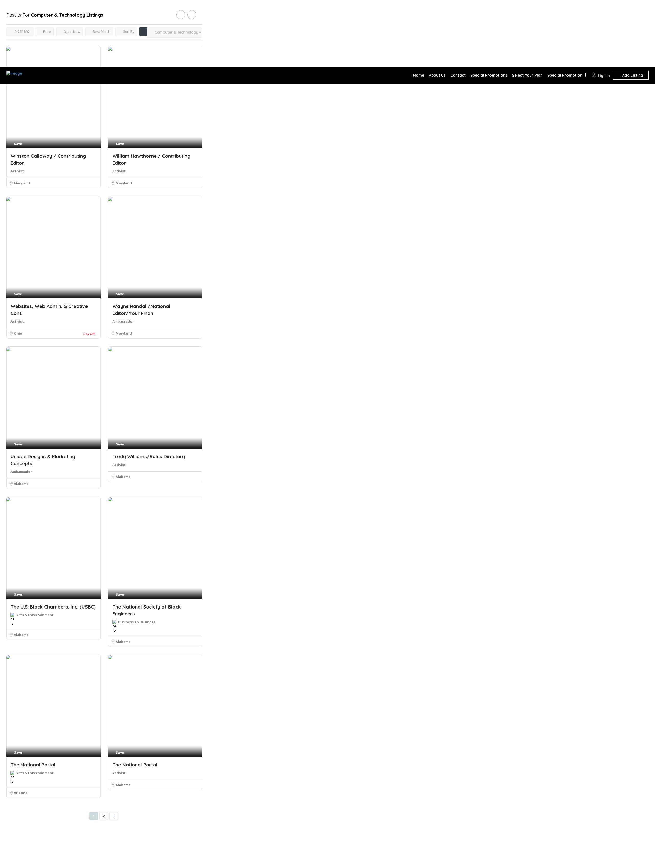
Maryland (22, 183)
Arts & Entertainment (35, 615)
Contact (458, 75)
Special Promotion (564, 75)
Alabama (21, 483)
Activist (17, 171)
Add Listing (632, 75)
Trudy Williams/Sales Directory (148, 456)
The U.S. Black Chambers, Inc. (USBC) (53, 607)
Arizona (20, 792)
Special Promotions (488, 75)
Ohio (18, 333)
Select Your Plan (527, 75)
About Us (437, 75)
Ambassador (123, 321)
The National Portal (33, 765)
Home (418, 75)
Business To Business (136, 622)
